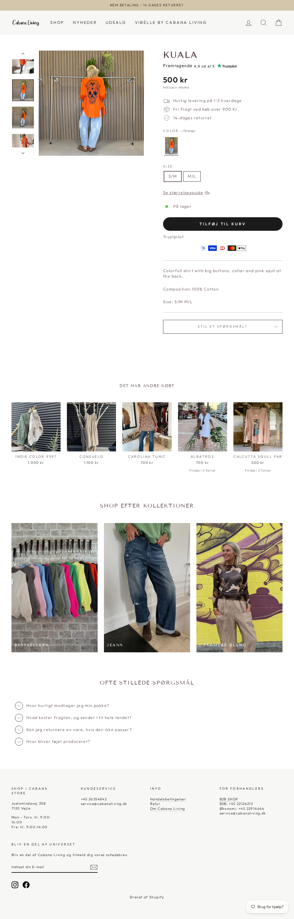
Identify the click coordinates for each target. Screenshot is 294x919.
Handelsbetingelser (168, 799)
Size (168, 166)
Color (179, 131)
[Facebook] (26, 884)
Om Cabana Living (167, 808)
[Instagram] (14, 884)
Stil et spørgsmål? (222, 326)
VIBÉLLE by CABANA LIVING (171, 22)
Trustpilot (173, 236)
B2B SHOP (229, 799)
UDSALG (116, 22)
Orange (171, 145)
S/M (173, 176)
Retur (155, 803)
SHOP (57, 22)
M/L (192, 176)
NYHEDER (85, 22)
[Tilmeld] (94, 867)
